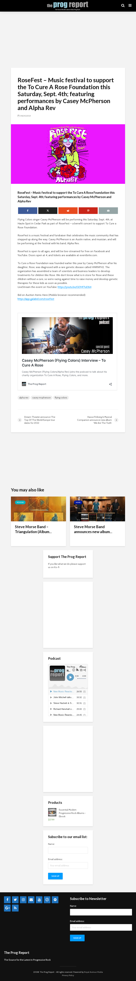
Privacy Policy (68, 975)
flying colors (61, 397)
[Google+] (7, 908)
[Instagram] (23, 899)
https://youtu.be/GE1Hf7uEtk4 (74, 287)
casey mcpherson (41, 397)
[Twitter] (15, 899)
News (78, 502)
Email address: (55, 859)
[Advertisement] (68, 40)
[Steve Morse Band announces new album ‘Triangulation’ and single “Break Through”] (97, 508)
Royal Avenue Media (93, 972)
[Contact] (31, 899)
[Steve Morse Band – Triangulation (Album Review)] (38, 508)
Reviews (20, 502)
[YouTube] (39, 899)
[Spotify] (55, 899)
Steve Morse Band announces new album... (93, 529)
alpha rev (23, 397)
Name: (51, 844)
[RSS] (15, 908)
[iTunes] (47, 899)
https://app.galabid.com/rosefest (36, 298)
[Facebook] (7, 899)
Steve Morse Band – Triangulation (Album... (33, 529)
